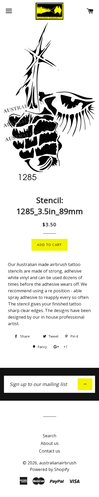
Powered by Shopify (49, 469)
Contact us (49, 451)
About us (50, 443)
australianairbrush (57, 463)
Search (49, 436)
